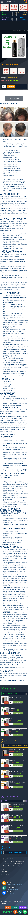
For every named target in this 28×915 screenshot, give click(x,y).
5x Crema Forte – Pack (16, 771)
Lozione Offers (4, 13)
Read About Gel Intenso (10, 801)
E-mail (9, 882)
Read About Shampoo (17, 852)
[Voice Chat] (15, 912)
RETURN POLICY (15, 680)
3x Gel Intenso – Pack (16, 815)
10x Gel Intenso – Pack (16, 836)
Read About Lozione (9, 693)
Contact (8, 912)
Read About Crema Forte (17, 746)
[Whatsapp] (4, 888)
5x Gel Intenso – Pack (16, 826)
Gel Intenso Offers (5, 18)
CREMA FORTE (4, 227)
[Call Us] (20, 912)
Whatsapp (10, 887)
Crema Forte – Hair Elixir (17, 749)
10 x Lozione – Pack (15, 729)
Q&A (2, 869)
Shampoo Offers (23, 18)
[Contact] (3, 912)
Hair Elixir (18, 30)
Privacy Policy (4, 873)
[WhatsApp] (25, 912)
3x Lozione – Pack (15, 708)
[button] (23, 36)
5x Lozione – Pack (15, 719)
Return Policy (4, 871)
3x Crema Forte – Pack (16, 760)
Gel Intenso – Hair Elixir (16, 804)
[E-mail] (4, 883)
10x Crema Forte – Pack (17, 782)
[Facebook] (4, 893)
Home (14, 30)
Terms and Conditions (6, 874)
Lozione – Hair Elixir (15, 697)
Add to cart (18, 702)
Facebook (10, 892)
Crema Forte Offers (22, 13)
